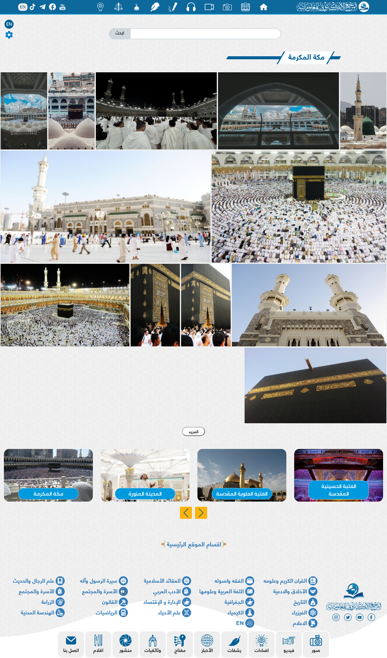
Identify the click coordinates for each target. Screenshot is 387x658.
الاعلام (300, 622)
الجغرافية (234, 601)
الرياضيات (106, 612)
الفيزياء (299, 612)
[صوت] (191, 6)
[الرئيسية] (263, 6)
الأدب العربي (166, 591)
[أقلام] (172, 6)
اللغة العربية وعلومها (221, 591)
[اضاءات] (100, 6)
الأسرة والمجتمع (99, 591)
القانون (109, 601)
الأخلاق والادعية (290, 591)
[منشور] (118, 6)
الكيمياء (235, 612)
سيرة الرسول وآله (98, 580)
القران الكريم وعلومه (285, 580)
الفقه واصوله (229, 580)
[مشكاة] (136, 6)
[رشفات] (154, 6)
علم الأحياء (169, 612)
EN (9, 24)
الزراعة (47, 601)
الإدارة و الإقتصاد (161, 601)
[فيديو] (209, 6)
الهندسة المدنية (37, 612)
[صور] (227, 6)
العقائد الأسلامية (162, 580)
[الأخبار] (245, 6)
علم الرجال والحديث (33, 580)
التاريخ (300, 601)
